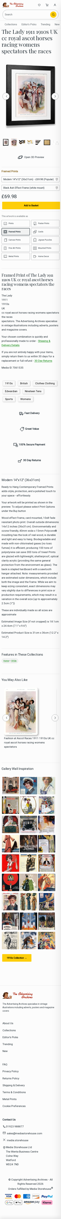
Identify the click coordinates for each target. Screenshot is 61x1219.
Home (6, 661)
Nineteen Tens (33, 391)
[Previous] (6, 96)
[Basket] (47, 4)
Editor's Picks (28, 24)
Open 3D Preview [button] (34, 157)
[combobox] (26, 14)
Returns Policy (11, 1078)
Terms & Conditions (14, 1092)
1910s (9, 383)
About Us (8, 1023)
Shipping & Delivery (14, 1085)
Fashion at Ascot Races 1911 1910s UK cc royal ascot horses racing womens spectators (29, 742)
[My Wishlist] (39, 4)
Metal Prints (10, 1099)
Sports (9, 399)
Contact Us (9, 1119)
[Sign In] (54, 4)
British (24, 383)
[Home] (13, 4)
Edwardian (11, 391)
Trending (45, 24)
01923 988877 (15, 1126)
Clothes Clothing (45, 383)
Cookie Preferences (14, 1106)
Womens (25, 399)
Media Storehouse (40, 1188)
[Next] (55, 96)
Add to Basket (31, 205)
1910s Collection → (17, 957)
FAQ (5, 1064)
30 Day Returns (43, 360)
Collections (11, 24)
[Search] (53, 14)
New (57, 24)
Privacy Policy (11, 1071)
